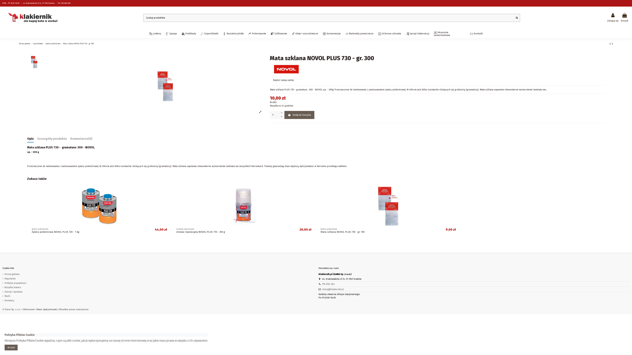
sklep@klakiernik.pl (333, 289)
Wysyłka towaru (12, 287)
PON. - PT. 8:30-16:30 (11, 3)
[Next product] (612, 44)
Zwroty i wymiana (13, 291)
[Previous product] (610, 44)
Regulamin (10, 278)
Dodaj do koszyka (302, 115)
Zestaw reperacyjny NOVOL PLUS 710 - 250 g (200, 231)
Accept (11, 347)
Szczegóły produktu (52, 139)
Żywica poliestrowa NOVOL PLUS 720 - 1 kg (55, 231)
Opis (30, 139)
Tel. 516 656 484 (64, 3)
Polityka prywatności (15, 283)
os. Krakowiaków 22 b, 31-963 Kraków (39, 3)
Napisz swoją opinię (283, 80)
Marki (7, 296)
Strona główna (11, 274)
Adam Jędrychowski (46, 309)
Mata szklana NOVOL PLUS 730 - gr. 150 (343, 231)
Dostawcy (9, 300)
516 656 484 (328, 284)
